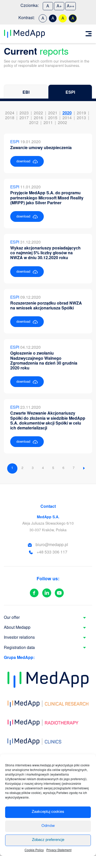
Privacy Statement (58, 850)
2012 (33, 123)
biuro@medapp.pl (52, 545)
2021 (52, 113)
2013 (81, 118)
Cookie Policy (34, 850)
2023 (24, 113)
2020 (67, 113)
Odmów (48, 826)
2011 (48, 123)
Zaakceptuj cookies (48, 812)
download (23, 161)
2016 (38, 118)
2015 (52, 118)
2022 (38, 113)
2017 (24, 118)
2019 (81, 113)
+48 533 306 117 (52, 552)
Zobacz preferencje (48, 840)
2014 (67, 118)
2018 (9, 118)
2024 (9, 113)
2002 (62, 123)
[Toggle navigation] (88, 34)
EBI (26, 93)
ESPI (70, 93)
